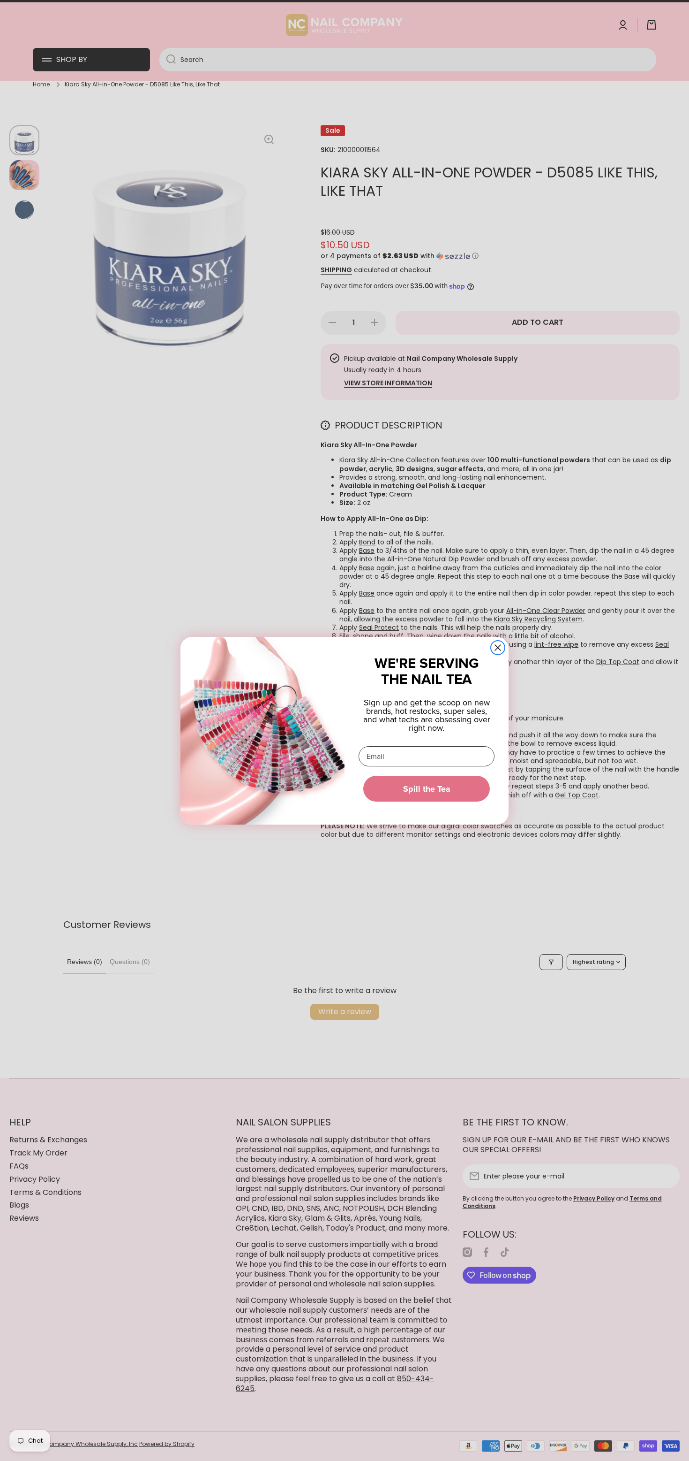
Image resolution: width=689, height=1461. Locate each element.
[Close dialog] (498, 648)
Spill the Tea (426, 789)
